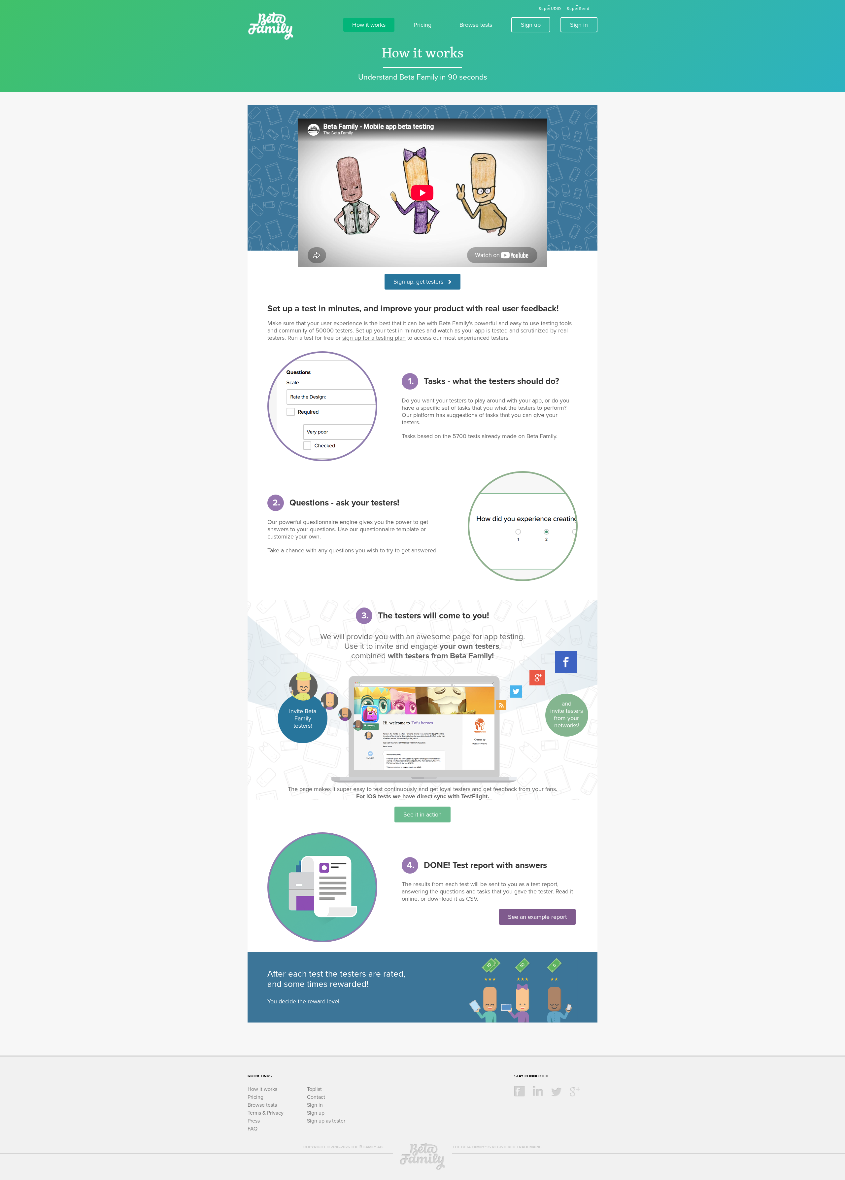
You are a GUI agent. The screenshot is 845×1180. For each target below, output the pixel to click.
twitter (556, 1091)
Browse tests (475, 24)
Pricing (422, 24)
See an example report (537, 916)
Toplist (314, 1089)
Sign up (531, 24)
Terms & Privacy (266, 1113)
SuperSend (578, 8)
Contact (316, 1097)
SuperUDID (550, 8)
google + (575, 1091)
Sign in (579, 24)
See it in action (422, 814)
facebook (519, 1091)
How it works (369, 24)
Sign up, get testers (420, 281)
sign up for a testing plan (374, 337)
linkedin (538, 1091)
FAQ (252, 1129)
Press (254, 1121)
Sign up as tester (326, 1121)
